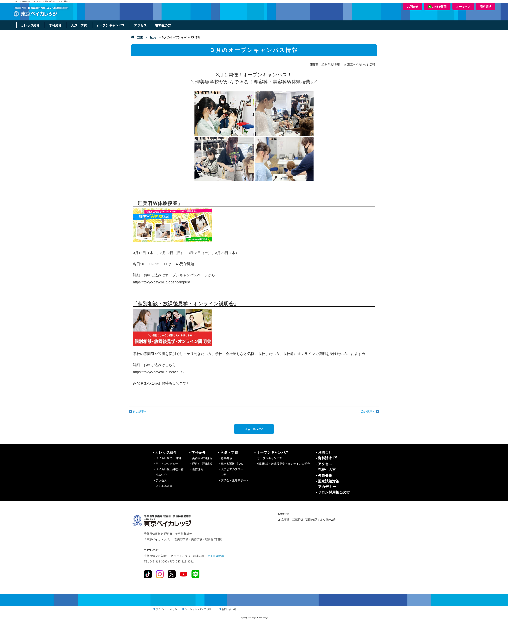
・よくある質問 (162, 486)
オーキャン (463, 6)
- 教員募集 (324, 475)
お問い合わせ (229, 609)
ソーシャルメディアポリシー (200, 609)
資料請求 (485, 6)
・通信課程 (196, 469)
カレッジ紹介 (30, 25)
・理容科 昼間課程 (200, 463)
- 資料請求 (324, 458)
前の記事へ (139, 411)
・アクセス (160, 480)
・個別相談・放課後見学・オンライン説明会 (282, 463)
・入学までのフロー (230, 469)
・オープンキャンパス (268, 458)
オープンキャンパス (110, 25)
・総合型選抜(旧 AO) (231, 463)
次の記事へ (368, 411)
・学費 (222, 474)
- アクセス (324, 464)
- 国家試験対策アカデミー (327, 484)
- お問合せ (324, 452)
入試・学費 (79, 25)
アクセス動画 (215, 556)
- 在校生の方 (326, 470)
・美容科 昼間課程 (200, 458)
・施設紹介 (160, 474)
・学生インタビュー (165, 463)
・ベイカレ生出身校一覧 (168, 469)
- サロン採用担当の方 (333, 492)
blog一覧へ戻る (254, 429)
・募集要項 (225, 458)
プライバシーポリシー (168, 609)
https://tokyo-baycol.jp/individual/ (158, 372)
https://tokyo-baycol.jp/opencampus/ (161, 282)
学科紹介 (55, 25)
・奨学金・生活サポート (233, 480)
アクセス (140, 25)
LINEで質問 (439, 6)
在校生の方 (163, 25)
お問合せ (412, 6)
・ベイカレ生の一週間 (167, 458)
